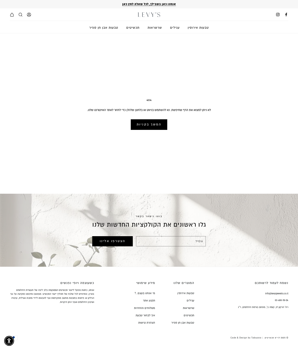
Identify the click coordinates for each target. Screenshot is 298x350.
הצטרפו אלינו (112, 241)
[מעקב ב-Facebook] (286, 14)
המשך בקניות (149, 124)
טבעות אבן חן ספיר (103, 28)
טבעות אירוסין (198, 28)
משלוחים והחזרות (144, 308)
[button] (9, 341)
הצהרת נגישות (146, 322)
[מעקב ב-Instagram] (278, 14)
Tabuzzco (256, 337)
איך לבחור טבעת (145, 315)
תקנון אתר (149, 300)
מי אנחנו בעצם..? (145, 293)
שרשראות (155, 28)
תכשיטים (132, 28)
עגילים (175, 28)
